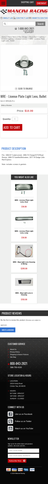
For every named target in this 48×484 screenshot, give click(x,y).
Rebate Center (40, 18)
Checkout (41, 3)
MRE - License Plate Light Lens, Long (24, 232)
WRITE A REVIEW (8, 329)
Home (4, 37)
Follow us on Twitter (23, 421)
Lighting (42, 37)
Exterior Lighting (8, 39)
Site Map (13, 357)
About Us (8, 18)
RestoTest (33, 37)
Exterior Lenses (21, 39)
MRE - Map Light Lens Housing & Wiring (24, 263)
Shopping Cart (27, 2)
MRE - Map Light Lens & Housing (24, 294)
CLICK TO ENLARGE (25, 88)
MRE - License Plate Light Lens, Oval (24, 201)
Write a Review (6, 105)
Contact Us (22, 18)
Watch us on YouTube (24, 428)
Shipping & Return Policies (19, 354)
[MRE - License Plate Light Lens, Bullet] (24, 85)
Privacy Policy (15, 352)
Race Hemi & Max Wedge (17, 37)
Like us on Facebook (23, 414)
